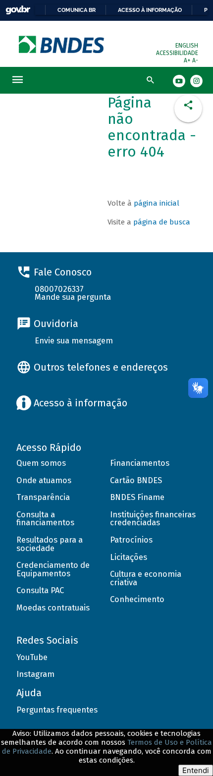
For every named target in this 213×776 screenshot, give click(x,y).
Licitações (128, 557)
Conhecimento (137, 599)
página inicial (156, 203)
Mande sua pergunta (73, 297)
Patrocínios (131, 540)
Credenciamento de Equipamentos (53, 569)
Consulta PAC (40, 590)
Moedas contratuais (53, 607)
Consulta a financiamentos (45, 519)
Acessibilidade (177, 53)
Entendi (195, 770)
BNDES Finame (137, 497)
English (186, 45)
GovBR (17, 10)
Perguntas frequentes (57, 710)
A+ (188, 60)
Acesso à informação (150, 10)
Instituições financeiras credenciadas (153, 519)
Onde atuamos (43, 480)
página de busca (161, 222)
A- (195, 60)
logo (62, 44)
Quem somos (41, 463)
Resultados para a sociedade (49, 544)
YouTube (32, 657)
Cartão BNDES (136, 480)
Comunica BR (76, 10)
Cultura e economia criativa (145, 578)
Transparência (43, 497)
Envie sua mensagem (74, 340)
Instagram (35, 674)
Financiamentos (139, 463)
